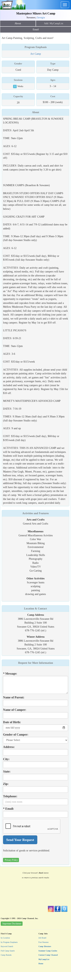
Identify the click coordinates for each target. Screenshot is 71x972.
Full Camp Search (8, 951)
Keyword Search (7, 946)
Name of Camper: (14, 709)
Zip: (6, 783)
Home (40, 963)
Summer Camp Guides (47, 951)
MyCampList (43, 959)
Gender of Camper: (15, 734)
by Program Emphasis (9, 942)
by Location (5, 938)
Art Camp (35, 53)
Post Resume (43, 942)
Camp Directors (44, 946)
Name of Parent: (13, 697)
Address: (9, 747)
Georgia (41, 17)
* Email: (8, 808)
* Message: (10, 673)
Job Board (42, 938)
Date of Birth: (12, 722)
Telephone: (10, 796)
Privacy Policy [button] (11, 860)
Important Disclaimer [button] (11, 923)
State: (6, 771)
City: (6, 759)
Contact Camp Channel (48, 955)
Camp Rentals (6, 955)
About (18, 23)
